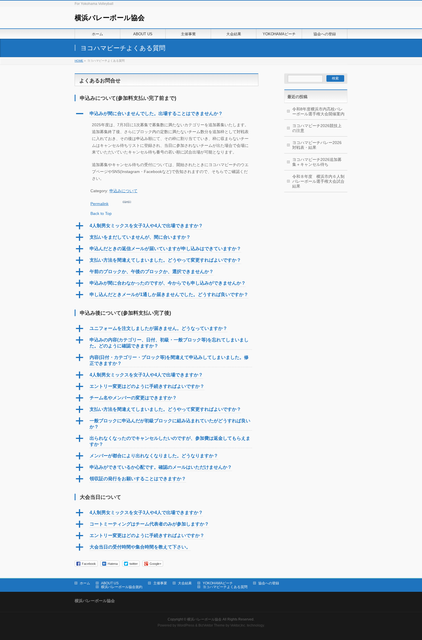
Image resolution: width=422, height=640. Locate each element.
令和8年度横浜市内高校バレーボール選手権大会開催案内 (318, 111)
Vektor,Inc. (238, 625)
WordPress (185, 625)
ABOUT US (110, 583)
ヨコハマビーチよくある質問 (225, 587)
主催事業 (160, 583)
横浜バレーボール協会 (110, 18)
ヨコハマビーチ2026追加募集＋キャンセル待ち (317, 162)
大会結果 (185, 583)
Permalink (99, 203)
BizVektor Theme (211, 625)
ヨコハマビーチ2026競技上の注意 (317, 128)
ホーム (85, 583)
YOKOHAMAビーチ (218, 583)
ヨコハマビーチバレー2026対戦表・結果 (317, 145)
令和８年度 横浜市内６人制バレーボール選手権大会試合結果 (318, 181)
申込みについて (123, 190)
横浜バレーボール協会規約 (121, 587)
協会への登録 (268, 583)
